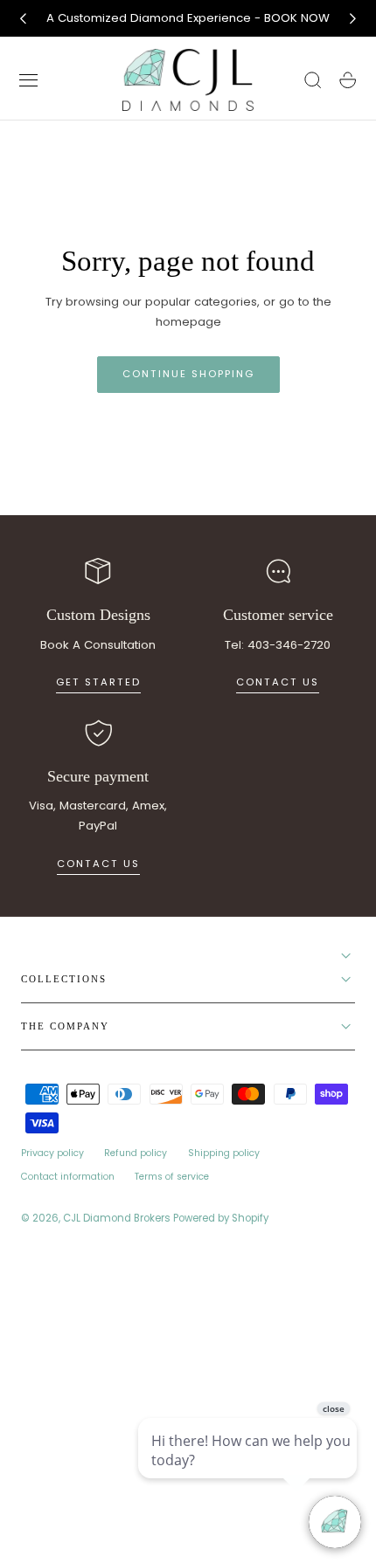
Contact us (277, 682)
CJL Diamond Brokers (117, 1218)
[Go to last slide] (22, 18)
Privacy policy (52, 1153)
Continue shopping (188, 374)
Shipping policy (224, 1153)
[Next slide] (353, 18)
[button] (29, 80)
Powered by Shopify (220, 1218)
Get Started (98, 682)
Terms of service (172, 1176)
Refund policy (135, 1153)
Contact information (68, 1176)
